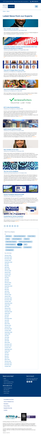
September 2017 (8, 349)
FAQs (5, 378)
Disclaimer (6, 403)
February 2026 (8, 255)
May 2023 (7, 289)
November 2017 (8, 345)
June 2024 (7, 279)
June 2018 (7, 337)
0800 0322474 (35, 1)
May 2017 (7, 356)
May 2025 (7, 265)
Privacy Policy (7, 405)
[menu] (36, 6)
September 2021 (8, 311)
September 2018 (8, 332)
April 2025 (7, 267)
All (5, 234)
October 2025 (8, 260)
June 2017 (7, 354)
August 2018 (7, 333)
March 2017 (7, 359)
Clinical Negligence (17, 238)
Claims (7, 238)
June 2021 (7, 315)
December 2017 (8, 344)
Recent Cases (6, 391)
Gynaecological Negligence (25, 241)
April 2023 (7, 291)
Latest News (6, 393)
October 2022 (8, 301)
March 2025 (7, 269)
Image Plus (8, 432)
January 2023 (7, 296)
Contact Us (6, 380)
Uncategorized (9, 250)
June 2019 (7, 320)
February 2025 (8, 270)
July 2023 (7, 287)
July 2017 (7, 352)
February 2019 (8, 325)
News (8, 11)
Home (4, 11)
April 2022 (7, 306)
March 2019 (7, 323)
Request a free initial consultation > (21, 1)
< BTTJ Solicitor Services (8, 1)
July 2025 (7, 263)
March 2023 (7, 292)
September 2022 (8, 303)
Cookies (5, 410)
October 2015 (8, 366)
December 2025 (8, 257)
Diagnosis (26, 238)
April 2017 (7, 357)
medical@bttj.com (33, 379)
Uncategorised (27, 247)
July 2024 (7, 277)
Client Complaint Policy (9, 381)
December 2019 (8, 318)
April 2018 (7, 340)
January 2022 (7, 308)
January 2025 (7, 272)
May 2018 (7, 339)
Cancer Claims (31, 236)
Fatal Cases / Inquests (11, 241)
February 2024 (8, 282)
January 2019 (7, 327)
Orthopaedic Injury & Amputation (13, 247)
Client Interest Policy (8, 383)
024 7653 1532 (35, 378)
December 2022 (8, 298)
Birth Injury (8, 236)
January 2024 (8, 284)
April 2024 (7, 281)
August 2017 (7, 351)
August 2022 (7, 304)
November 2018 (8, 328)
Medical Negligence (10, 244)
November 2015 (8, 364)
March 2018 (7, 342)
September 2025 (8, 262)
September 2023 (8, 286)
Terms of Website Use (9, 401)
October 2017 (8, 347)
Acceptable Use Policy (9, 399)
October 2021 (8, 310)
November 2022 (8, 299)
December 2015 (8, 363)
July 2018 (7, 335)
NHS (25, 244)
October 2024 (8, 274)
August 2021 (7, 313)
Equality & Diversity (8, 408)
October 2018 (8, 330)
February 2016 (8, 361)
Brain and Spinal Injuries (19, 236)
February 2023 (8, 294)
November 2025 (8, 258)
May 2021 (7, 316)
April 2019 (7, 322)
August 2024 (7, 275)
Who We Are (6, 389)
